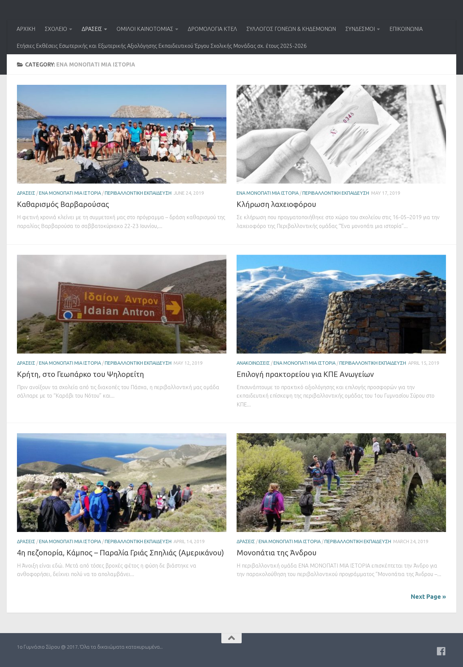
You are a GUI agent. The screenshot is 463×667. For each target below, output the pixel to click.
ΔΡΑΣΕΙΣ (92, 29)
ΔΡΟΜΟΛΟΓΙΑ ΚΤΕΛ (212, 29)
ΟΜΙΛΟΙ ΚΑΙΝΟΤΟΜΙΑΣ (145, 29)
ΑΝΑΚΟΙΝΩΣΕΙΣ (253, 363)
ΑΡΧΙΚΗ (26, 29)
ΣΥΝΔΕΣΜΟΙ (360, 29)
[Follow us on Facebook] (441, 651)
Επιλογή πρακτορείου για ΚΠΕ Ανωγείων (305, 374)
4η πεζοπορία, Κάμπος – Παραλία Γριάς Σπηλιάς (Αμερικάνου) (120, 552)
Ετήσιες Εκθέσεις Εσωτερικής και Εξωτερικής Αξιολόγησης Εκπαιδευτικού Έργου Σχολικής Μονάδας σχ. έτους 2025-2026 (162, 46)
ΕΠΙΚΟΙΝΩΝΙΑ (406, 29)
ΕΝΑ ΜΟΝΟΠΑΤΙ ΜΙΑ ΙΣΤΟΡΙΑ (70, 193)
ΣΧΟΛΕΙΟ (56, 29)
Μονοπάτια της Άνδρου (277, 552)
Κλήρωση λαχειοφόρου (276, 204)
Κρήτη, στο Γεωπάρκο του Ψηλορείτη (80, 374)
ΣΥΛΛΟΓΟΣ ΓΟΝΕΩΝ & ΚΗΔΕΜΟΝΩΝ (291, 29)
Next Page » (428, 596)
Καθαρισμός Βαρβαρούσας (63, 204)
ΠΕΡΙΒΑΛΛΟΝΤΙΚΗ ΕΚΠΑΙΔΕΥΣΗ (138, 193)
